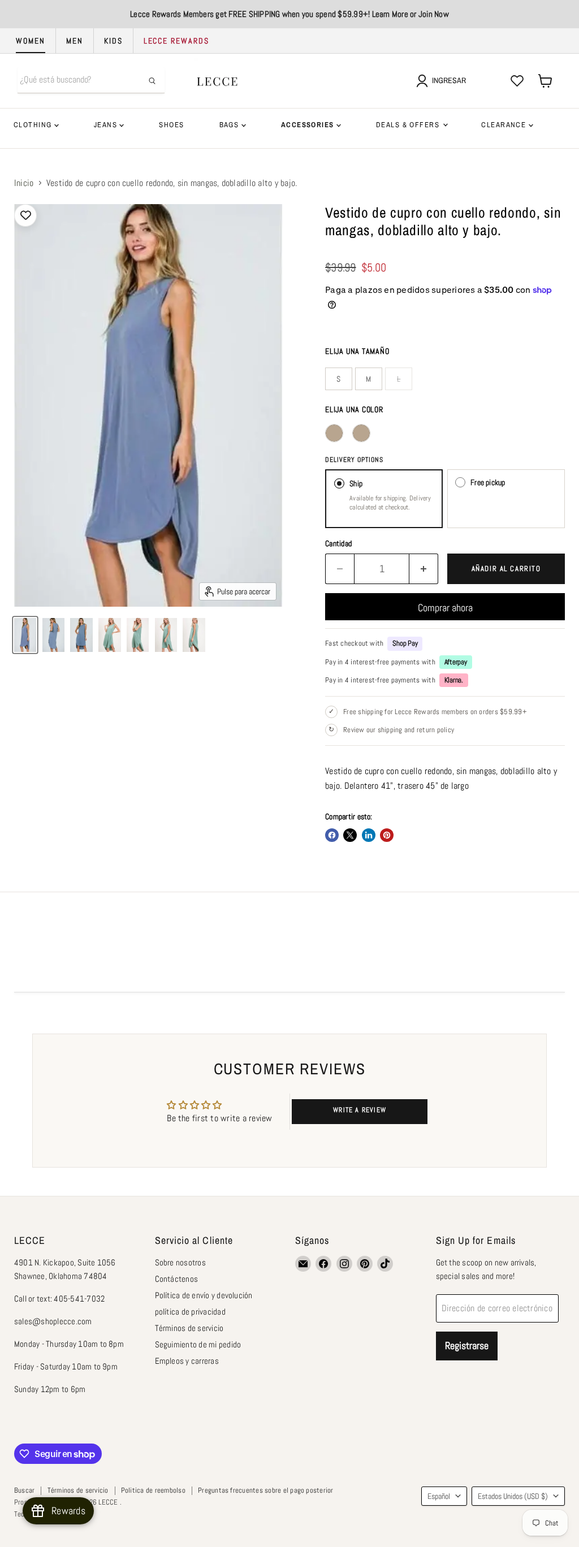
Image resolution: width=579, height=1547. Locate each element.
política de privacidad (190, 1311)
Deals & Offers (409, 124)
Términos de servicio (189, 1328)
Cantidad (338, 543)
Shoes (171, 124)
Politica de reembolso (153, 1490)
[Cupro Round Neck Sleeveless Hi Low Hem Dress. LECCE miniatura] (25, 635)
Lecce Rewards (176, 41)
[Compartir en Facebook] (332, 835)
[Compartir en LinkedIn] (368, 835)
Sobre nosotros (180, 1262)
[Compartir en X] (350, 835)
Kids (113, 41)
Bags (230, 124)
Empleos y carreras (187, 1360)
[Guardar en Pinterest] (387, 835)
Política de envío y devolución (204, 1295)
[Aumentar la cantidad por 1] (423, 569)
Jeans (107, 124)
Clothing (34, 124)
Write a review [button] (359, 1109)
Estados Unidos (513, 1496)
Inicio (23, 183)
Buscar (24, 1490)
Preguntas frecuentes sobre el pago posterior (266, 1490)
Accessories (308, 124)
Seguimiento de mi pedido (198, 1344)
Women (30, 41)
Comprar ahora (445, 607)
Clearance (504, 124)
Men (74, 41)
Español (438, 1496)
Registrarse (467, 1345)
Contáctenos (176, 1278)
